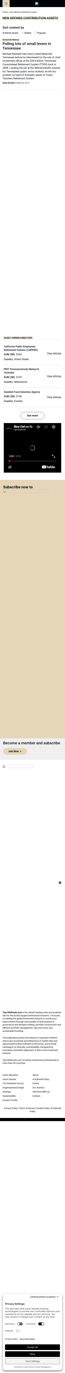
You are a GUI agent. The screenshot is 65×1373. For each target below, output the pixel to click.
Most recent (11, 32)
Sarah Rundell (8, 83)
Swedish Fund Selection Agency (22, 391)
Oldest (27, 32)
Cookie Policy (42, 1108)
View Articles (54, 353)
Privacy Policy (11, 1108)
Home (5, 12)
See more (32, 415)
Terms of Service (27, 1108)
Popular (41, 32)
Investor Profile (11, 40)
